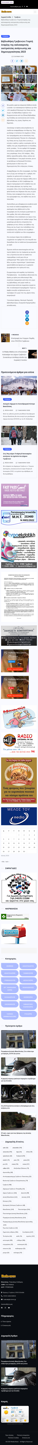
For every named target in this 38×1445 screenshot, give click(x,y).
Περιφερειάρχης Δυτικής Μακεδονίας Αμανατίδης (18, 1222)
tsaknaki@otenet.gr (9, 1299)
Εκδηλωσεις (28, 987)
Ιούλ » (7, 862)
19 (3, 847)
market (6, 1160)
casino (9, 966)
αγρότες (30, 1236)
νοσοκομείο (22, 1244)
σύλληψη (18, 1252)
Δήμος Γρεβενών (10, 1193)
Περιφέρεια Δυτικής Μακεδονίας (14, 1217)
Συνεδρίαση (28, 1232)
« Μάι (2, 862)
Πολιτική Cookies (13, 1438)
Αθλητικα (28, 966)
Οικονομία (10, 1004)
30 (24, 851)
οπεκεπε (7, 1248)
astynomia (7, 1152)
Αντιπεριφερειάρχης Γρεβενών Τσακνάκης (17, 1176)
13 (8, 843)
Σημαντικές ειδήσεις (10, 1232)
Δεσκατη (28, 980)
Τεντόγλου (7, 1236)
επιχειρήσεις (8, 1244)
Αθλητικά (9, 973)
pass (16, 1160)
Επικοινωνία (6, 1325)
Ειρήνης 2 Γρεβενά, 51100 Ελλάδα (13, 1292)
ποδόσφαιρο (20, 1248)
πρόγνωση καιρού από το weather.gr (15, 1423)
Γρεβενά (7, 1184)
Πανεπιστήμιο (24, 1209)
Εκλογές (7, 1201)
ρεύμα (6, 1252)
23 (24, 847)
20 (9, 847)
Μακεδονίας (8, 1209)
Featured (20, 1156)
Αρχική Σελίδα (6, 17)
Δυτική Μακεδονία (10, 1197)
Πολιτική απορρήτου (23, 1435)
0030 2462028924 (9, 1296)
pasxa (26, 1160)
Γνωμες (28, 973)
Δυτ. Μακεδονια (10, 989)
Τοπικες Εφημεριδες (10, 1015)
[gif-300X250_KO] (15, 495)
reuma (15, 1164)
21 (13, 847)
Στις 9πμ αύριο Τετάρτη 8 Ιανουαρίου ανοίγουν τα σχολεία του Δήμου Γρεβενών (17, 456)
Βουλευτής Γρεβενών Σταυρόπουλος (15, 1180)
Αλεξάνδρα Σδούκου (21, 1168)
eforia (29, 1152)
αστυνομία (7, 1240)
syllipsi (6, 1168)
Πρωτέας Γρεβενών (10, 1228)
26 (3, 851)
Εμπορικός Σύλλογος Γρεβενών (14, 1205)
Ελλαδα (10, 997)
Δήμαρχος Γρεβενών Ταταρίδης (14, 1189)
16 (24, 843)
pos (5, 1164)
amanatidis (17, 1147)
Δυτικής (26, 1197)
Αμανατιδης (8, 1172)
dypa (19, 1152)
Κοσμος (28, 997)
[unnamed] (19, 636)
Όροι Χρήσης (9, 1435)
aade (5, 1147)
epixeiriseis (7, 1156)
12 (3, 843)
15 (18, 843)
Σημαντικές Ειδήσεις (28, 1005)
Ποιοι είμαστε (6, 1322)
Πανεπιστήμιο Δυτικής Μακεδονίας (15, 1213)
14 (14, 843)
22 (19, 847)
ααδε (19, 1236)
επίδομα (21, 1240)
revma (26, 1164)
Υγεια (28, 1014)
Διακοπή (25, 1193)
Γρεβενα (17, 17)
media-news (9, 410)
